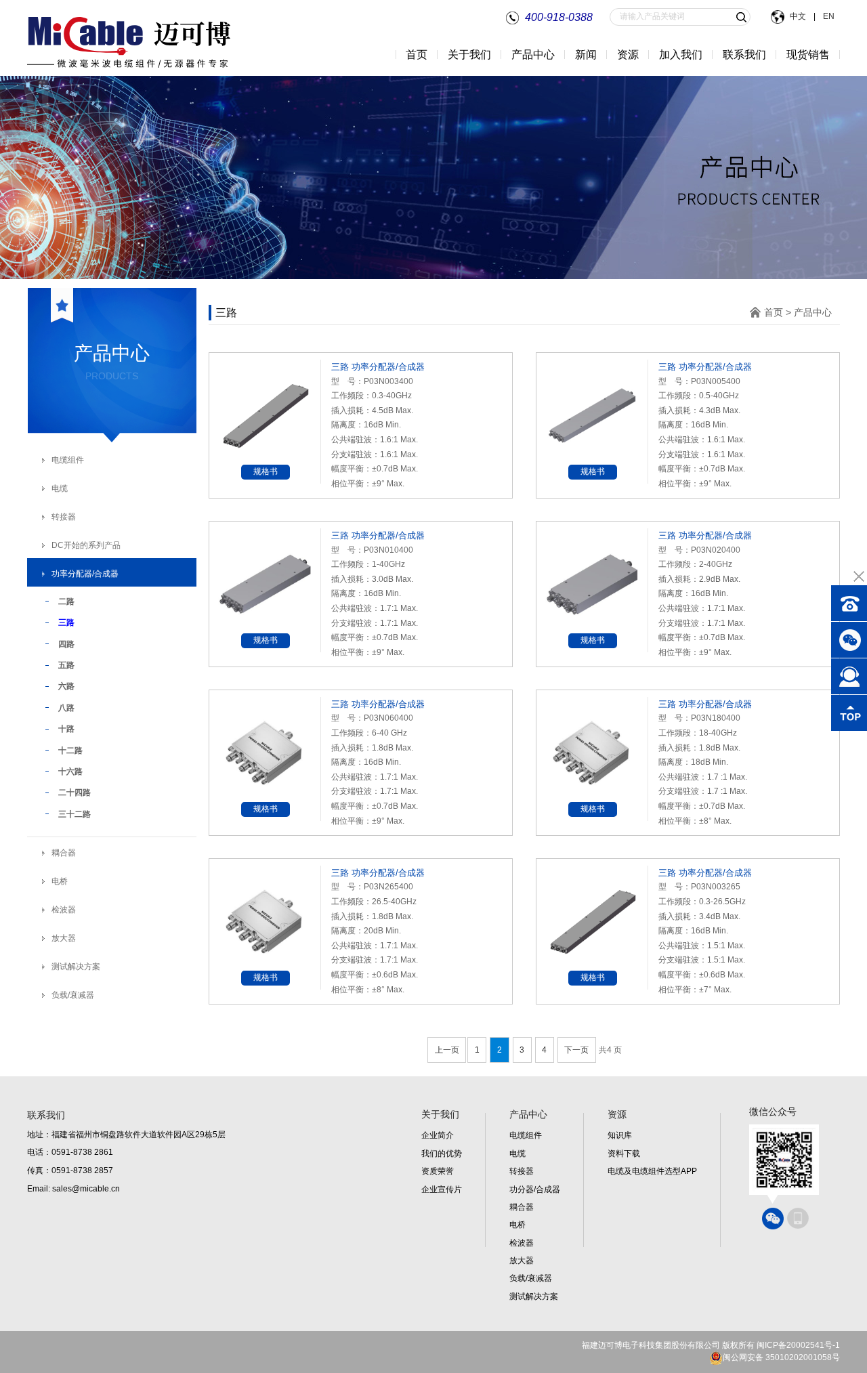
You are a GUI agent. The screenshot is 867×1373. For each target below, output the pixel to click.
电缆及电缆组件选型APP (652, 1171)
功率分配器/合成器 (85, 573)
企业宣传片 (441, 1189)
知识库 (620, 1135)
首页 (416, 54)
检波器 (63, 909)
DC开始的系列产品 (86, 545)
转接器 (63, 517)
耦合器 (63, 853)
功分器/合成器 (534, 1189)
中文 (799, 16)
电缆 (59, 488)
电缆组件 (67, 460)
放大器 (63, 938)
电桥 (59, 881)
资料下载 (624, 1153)
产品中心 (813, 312)
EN (828, 16)
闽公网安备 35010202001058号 (781, 1357)
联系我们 (744, 54)
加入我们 (680, 54)
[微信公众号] (772, 1218)
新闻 (586, 54)
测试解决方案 (75, 966)
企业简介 (437, 1135)
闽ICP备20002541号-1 (798, 1345)
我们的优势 (441, 1153)
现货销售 (808, 54)
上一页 (447, 1050)
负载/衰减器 (72, 995)
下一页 (576, 1050)
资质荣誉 (437, 1171)
